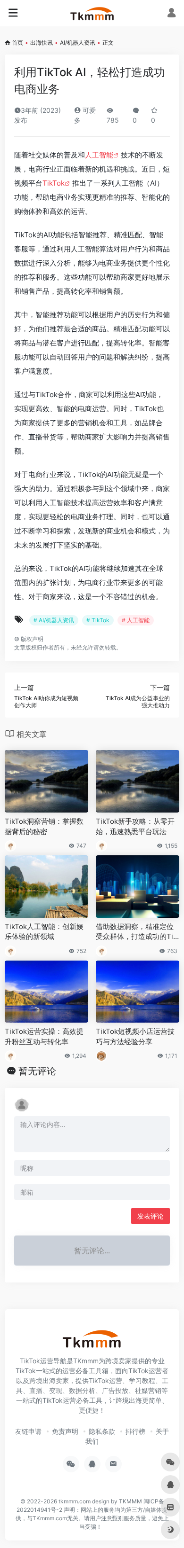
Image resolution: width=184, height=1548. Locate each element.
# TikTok (97, 620)
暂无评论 (37, 1071)
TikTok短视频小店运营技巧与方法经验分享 (135, 1036)
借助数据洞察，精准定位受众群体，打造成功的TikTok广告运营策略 (136, 932)
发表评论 (150, 1216)
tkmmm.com (75, 1501)
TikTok (53, 183)
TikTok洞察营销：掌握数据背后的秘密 (44, 826)
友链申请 (28, 1431)
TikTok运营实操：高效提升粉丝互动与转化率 (44, 1036)
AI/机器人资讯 (77, 42)
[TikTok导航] (92, 13)
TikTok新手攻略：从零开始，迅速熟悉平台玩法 (135, 826)
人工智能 (99, 154)
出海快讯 (41, 42)
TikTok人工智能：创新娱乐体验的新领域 (44, 931)
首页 (17, 42)
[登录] (171, 13)
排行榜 (135, 1431)
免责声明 (65, 1431)
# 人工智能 (136, 620)
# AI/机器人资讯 (53, 620)
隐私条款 (102, 1431)
